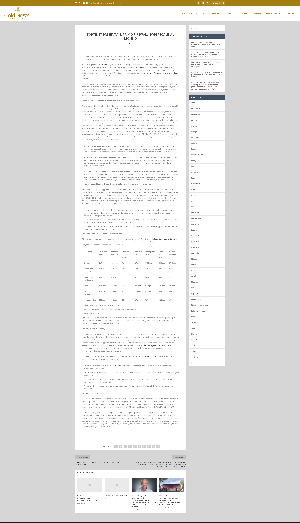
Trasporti (195, 345)
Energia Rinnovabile (199, 160)
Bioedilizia (195, 114)
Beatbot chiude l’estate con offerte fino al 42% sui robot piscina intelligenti (205, 64)
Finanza (193, 14)
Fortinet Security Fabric (149, 356)
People (268, 14)
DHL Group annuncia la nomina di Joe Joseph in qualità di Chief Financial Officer (206, 74)
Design (194, 132)
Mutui (193, 264)
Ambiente (195, 103)
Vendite (215, 14)
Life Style (279, 14)
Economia (195, 137)
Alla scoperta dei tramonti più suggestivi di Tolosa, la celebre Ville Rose (205, 44)
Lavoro (204, 14)
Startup (194, 334)
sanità (194, 317)
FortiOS (168, 345)
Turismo (194, 357)
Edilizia (194, 143)
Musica (194, 259)
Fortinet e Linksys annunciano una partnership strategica (87, 498)
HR (192, 201)
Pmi (184, 14)
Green (244, 14)
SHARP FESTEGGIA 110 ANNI (116, 496)
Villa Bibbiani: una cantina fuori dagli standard (106, 3)
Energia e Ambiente (199, 155)
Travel (291, 14)
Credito (194, 120)
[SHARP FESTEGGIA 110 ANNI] (117, 485)
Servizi (194, 322)
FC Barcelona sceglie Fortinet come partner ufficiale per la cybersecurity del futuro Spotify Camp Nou (169, 500)
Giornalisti (195, 184)
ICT (130, 43)
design (194, 126)
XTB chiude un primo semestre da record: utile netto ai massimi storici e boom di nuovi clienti (206, 54)
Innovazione (229, 14)
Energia (194, 149)
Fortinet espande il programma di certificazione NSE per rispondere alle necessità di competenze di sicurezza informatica (144, 501)
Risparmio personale (199, 305)
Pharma (194, 282)
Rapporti (195, 293)
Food (193, 178)
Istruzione (195, 224)
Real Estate (196, 299)
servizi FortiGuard (118, 366)
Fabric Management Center (152, 345)
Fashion (194, 166)
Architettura (196, 108)
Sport (193, 328)
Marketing (256, 14)
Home (193, 195)
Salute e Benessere (199, 311)
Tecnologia (195, 340)
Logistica (195, 241)
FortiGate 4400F (141, 67)
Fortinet (105, 64)
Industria (195, 212)
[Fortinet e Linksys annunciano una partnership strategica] (89, 485)
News (193, 270)
